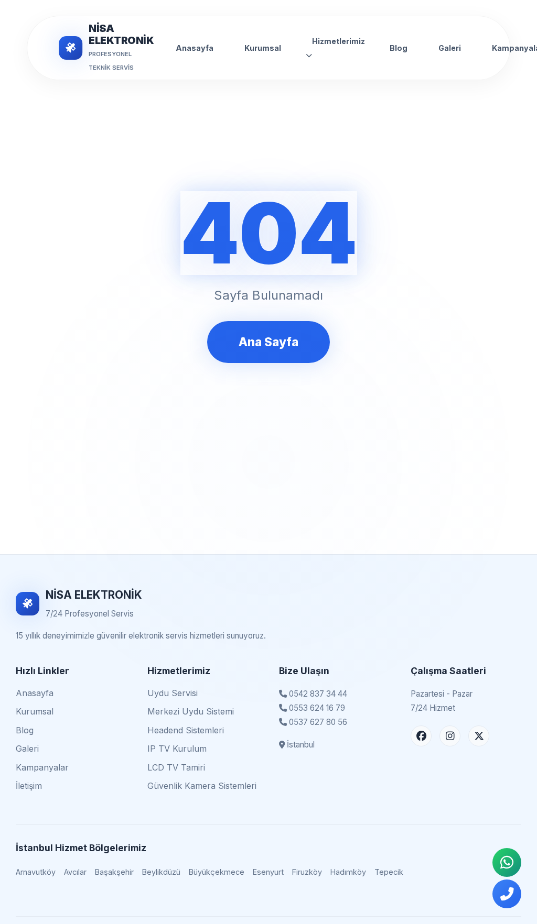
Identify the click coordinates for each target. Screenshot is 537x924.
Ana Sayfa (268, 342)
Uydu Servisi (172, 693)
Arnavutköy (36, 871)
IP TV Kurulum (177, 748)
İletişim (29, 785)
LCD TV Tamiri (176, 767)
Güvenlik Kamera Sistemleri (201, 785)
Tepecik (388, 871)
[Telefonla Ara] (506, 893)
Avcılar (75, 871)
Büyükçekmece (216, 871)
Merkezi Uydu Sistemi (190, 711)
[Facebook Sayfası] (421, 735)
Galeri (449, 47)
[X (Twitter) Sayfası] (478, 735)
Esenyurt (268, 871)
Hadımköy (348, 871)
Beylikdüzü (161, 871)
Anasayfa (194, 47)
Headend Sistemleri (185, 730)
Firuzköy (307, 871)
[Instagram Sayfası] (449, 735)
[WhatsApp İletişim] (506, 862)
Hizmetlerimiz (338, 41)
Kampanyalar (42, 767)
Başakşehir (114, 871)
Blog (398, 47)
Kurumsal (262, 47)
